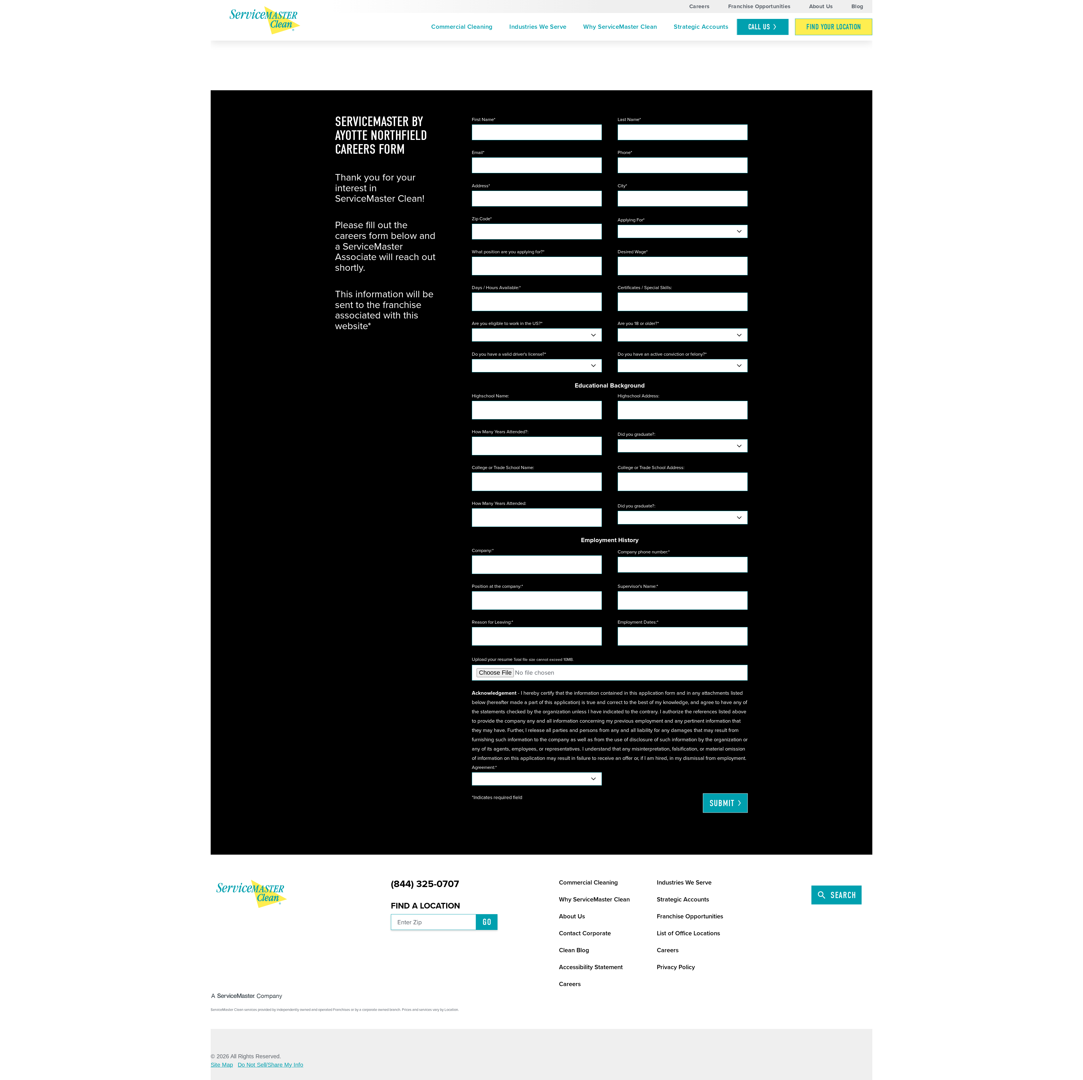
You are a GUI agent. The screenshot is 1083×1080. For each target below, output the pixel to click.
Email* (478, 152)
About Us (821, 6)
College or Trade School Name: (503, 467)
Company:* (483, 550)
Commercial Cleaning (461, 26)
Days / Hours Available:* (496, 288)
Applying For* (631, 220)
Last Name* (629, 119)
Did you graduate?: (636, 434)
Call (759, 27)
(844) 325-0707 (425, 884)
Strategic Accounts (701, 26)
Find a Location (425, 906)
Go (487, 922)
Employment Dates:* (638, 622)
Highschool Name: (490, 396)
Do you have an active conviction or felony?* (662, 354)
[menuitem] (462, 27)
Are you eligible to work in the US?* (507, 323)
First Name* (484, 119)
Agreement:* (484, 767)
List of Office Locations (688, 933)
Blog (857, 6)
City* (622, 186)
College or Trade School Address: (651, 467)
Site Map (222, 1065)
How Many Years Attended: (499, 503)
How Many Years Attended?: (500, 432)
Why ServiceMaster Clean (620, 26)
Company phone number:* (644, 552)
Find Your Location (833, 27)
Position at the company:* (497, 586)
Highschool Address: (638, 396)
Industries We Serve (537, 26)
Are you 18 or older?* (638, 323)
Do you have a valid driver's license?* (509, 354)
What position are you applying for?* (508, 252)
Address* (481, 186)
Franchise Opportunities (759, 6)
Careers (699, 6)
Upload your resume (523, 659)
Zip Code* (482, 219)
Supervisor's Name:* (638, 586)
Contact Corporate (585, 933)
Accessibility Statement (591, 967)
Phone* (625, 152)
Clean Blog (574, 950)
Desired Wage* (633, 252)
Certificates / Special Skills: (645, 288)
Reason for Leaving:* (492, 622)
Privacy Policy (676, 967)
